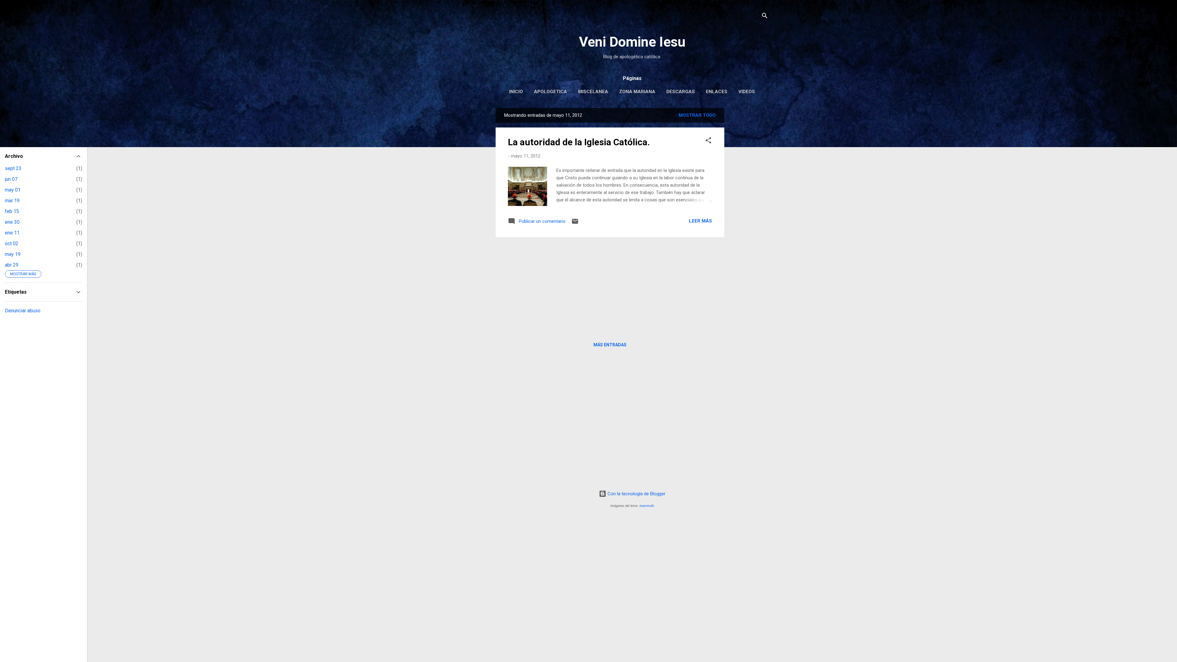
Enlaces (716, 91)
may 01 (13, 190)
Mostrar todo (697, 115)
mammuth (646, 506)
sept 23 (13, 168)
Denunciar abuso (22, 311)
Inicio (516, 91)
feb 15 (12, 211)
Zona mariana (637, 91)
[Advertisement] (748, 200)
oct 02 (11, 243)
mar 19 (12, 201)
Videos (746, 91)
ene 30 (12, 222)
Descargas (680, 91)
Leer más (700, 221)
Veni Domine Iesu (632, 42)
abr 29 (11, 265)
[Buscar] (764, 16)
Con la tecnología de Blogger (635, 493)
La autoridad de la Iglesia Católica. (579, 142)
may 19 (13, 254)
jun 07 (11, 179)
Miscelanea (593, 91)
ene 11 (12, 233)
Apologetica (550, 91)
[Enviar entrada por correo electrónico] (575, 223)
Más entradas (610, 344)
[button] (708, 141)
